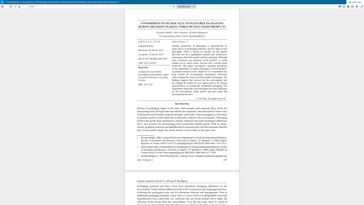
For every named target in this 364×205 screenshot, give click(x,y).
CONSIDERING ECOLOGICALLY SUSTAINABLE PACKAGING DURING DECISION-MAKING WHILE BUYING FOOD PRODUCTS (62, 2)
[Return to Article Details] (2, 2)
